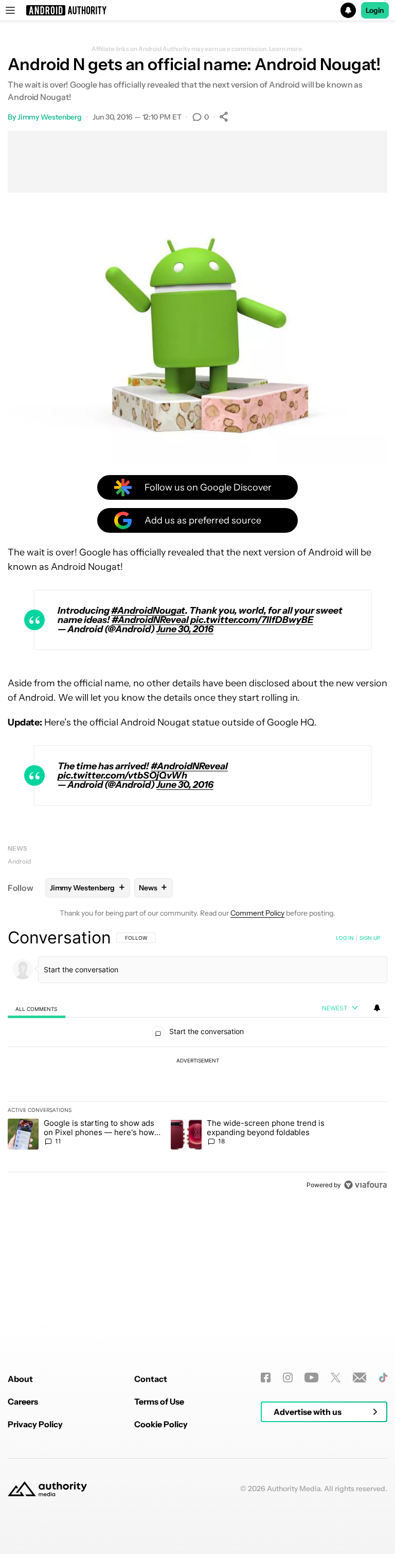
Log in (345, 938)
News (17, 848)
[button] (197, 10)
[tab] (36, 1008)
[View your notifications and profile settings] (377, 1008)
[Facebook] (266, 1377)
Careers (23, 1401)
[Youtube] (311, 1377)
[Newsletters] (360, 1377)
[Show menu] (10, 10)
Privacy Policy (35, 1424)
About (20, 1379)
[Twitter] (335, 1377)
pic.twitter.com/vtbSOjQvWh (122, 775)
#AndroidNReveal (150, 620)
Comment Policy (257, 913)
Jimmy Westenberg (49, 117)
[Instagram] (288, 1377)
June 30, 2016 (184, 629)
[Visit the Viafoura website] (365, 1184)
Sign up (370, 938)
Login (375, 10)
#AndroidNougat (148, 610)
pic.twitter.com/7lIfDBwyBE (251, 620)
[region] (197, 1061)
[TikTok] (383, 1377)
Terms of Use (159, 1401)
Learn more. (286, 49)
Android (19, 861)
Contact (150, 1379)
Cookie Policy (161, 1424)
